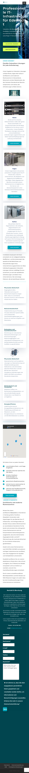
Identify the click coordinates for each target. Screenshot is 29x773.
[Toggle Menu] (24, 3)
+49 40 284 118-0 (16, 625)
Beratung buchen (10, 49)
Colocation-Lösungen (12, 43)
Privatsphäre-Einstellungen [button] (16, 767)
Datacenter (13, 512)
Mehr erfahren (14, 143)
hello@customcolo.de (16, 628)
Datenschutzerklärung (17, 765)
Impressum (7, 765)
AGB (6, 767)
